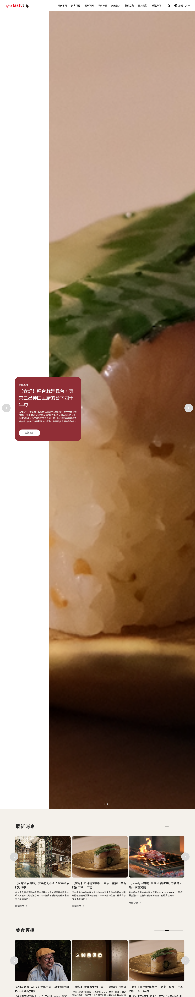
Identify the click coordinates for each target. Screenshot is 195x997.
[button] (168, 5)
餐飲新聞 (89, 5)
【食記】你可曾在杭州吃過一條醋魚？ (153, 987)
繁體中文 (182, 5)
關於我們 (142, 5)
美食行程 (75, 5)
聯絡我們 (156, 5)
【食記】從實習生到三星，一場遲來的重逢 (42, 987)
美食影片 (115, 5)
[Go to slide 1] (104, 804)
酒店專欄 (102, 5)
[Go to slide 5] (170, 930)
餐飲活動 (129, 5)
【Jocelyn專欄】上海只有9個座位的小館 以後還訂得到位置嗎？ (155, 885)
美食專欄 (62, 5)
